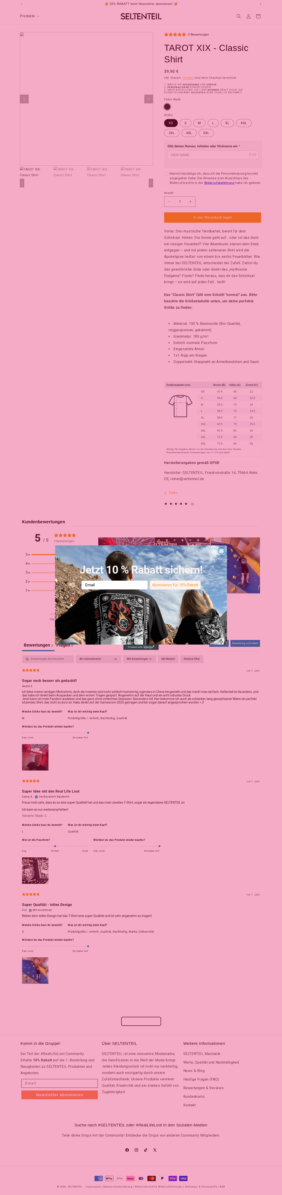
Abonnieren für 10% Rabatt (175, 584)
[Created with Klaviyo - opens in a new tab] (141, 647)
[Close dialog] (221, 550)
